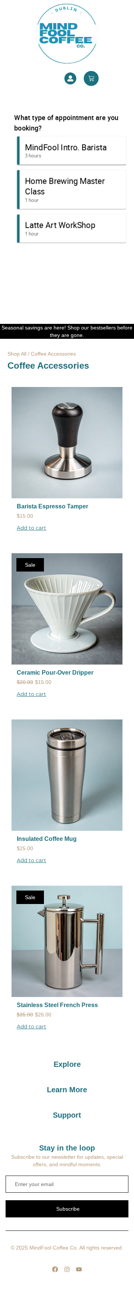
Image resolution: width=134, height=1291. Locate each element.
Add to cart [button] (31, 527)
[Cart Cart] (91, 78)
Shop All (16, 354)
